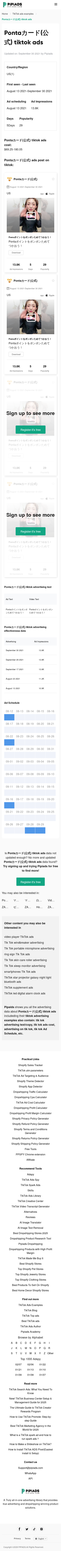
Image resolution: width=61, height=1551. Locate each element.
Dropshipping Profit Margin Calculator (30, 1113)
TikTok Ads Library (30, 1195)
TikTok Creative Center (30, 1201)
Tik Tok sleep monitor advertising (24, 966)
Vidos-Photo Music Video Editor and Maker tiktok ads (53, 900)
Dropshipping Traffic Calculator (30, 1092)
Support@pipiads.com (30, 1468)
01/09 (18, 1375)
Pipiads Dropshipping (30, 1244)
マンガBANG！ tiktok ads (19, 900)
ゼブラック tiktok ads (19, 907)
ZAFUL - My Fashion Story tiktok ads (7, 907)
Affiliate (30, 1159)
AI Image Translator (30, 1222)
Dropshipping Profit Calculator (30, 1108)
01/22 (42, 1364)
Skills (31, 1190)
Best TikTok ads (30, 1321)
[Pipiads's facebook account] (19, 1529)
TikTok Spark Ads (30, 1185)
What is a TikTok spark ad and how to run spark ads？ (30, 1436)
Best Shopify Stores (30, 1263)
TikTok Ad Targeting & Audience (30, 1076)
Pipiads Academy (30, 1331)
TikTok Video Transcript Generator (31, 1206)
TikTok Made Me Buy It (30, 1258)
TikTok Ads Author (30, 1326)
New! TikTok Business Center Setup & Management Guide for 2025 (30, 1400)
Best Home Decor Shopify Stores (30, 1290)
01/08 (30, 1375)
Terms (27, 1538)
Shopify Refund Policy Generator (30, 1124)
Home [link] (5, 13)
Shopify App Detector (30, 1086)
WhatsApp (30, 1473)
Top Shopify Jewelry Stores (30, 1274)
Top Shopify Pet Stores (30, 1269)
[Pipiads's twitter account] (26, 1529)
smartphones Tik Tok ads (20, 971)
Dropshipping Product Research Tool (30, 1238)
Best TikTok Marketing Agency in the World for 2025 (30, 1427)
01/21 (18, 1369)
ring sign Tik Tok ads (17, 954)
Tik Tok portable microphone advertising (29, 948)
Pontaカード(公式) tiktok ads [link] (17, 19)
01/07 (42, 1375)
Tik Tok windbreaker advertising (24, 942)
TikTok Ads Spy (30, 1179)
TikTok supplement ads (18, 987)
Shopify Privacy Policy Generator (30, 1118)
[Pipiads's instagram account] (41, 1529)
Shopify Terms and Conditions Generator (30, 1131)
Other (49, 1353)
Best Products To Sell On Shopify (30, 1285)
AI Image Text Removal (30, 1228)
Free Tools (30, 1149)
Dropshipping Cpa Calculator (30, 1097)
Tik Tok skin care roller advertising (25, 960)
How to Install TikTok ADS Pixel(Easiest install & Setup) (30, 1451)
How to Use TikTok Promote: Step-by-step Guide (30, 1418)
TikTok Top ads (30, 1315)
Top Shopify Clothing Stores (30, 1279)
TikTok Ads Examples (30, 1305)
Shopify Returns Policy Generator (30, 1138)
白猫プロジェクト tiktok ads (42, 900)
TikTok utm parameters (30, 1070)
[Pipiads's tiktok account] (34, 1529)
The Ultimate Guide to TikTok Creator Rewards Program (30, 1409)
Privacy (17, 1538)
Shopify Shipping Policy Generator (30, 1143)
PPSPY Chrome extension (30, 1154)
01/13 (30, 1369)
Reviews (30, 1217)
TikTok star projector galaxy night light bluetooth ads (27, 979)
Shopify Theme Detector (30, 1081)
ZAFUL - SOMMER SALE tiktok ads (30, 907)
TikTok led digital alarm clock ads (24, 993)
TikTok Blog (30, 1310)
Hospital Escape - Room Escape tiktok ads (42, 907)
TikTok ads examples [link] (23, 13)
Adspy (30, 1174)
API (30, 1478)
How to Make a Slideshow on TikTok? (30, 1444)
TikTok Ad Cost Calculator (30, 1102)
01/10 (42, 1369)
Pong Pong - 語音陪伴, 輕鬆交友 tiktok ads (7, 900)
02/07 (18, 1364)
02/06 (30, 1364)
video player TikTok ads (19, 936)
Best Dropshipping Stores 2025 (30, 1233)
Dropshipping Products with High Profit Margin (30, 1251)
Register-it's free (30, 430)
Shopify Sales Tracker (30, 1065)
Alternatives (30, 1212)
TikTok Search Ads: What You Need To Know (30, 1391)
